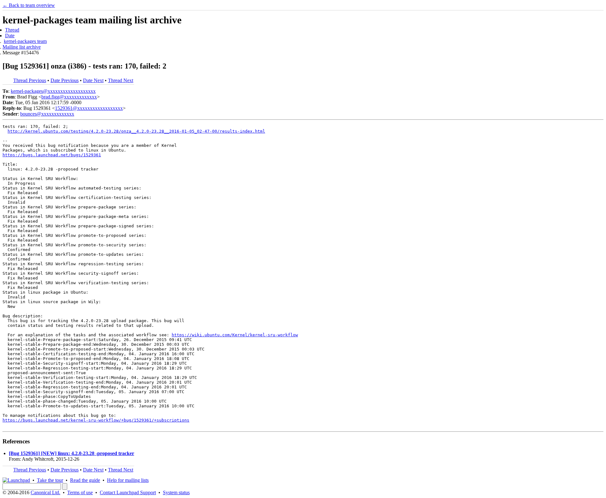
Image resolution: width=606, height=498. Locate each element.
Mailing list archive (22, 47)
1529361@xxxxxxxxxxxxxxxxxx (89, 108)
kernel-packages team (25, 41)
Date (10, 35)
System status (176, 492)
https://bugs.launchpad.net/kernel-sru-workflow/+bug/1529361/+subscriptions (96, 420)
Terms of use (80, 492)
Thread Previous (29, 80)
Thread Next (120, 80)
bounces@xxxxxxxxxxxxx (47, 114)
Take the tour (50, 480)
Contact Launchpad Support (128, 492)
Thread (12, 30)
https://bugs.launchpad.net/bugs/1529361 (52, 155)
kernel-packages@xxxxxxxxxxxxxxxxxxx (53, 91)
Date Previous (64, 80)
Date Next (93, 80)
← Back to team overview (29, 5)
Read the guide (85, 480)
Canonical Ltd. (45, 492)
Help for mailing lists (128, 480)
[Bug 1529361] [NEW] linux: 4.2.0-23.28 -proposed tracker (71, 453)
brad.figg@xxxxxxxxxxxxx (69, 96)
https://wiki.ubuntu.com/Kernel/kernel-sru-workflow (235, 335)
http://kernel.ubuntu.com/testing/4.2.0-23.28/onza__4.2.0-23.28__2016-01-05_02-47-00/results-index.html (136, 131)
